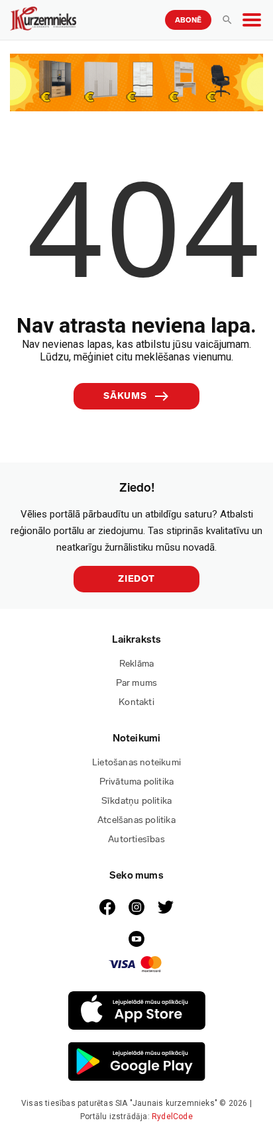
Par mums (137, 682)
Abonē (188, 20)
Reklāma (136, 663)
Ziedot (136, 578)
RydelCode (172, 1116)
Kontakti (136, 702)
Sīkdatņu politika (136, 800)
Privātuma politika (136, 781)
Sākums (125, 396)
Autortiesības (136, 839)
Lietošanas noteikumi (136, 762)
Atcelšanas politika (136, 820)
